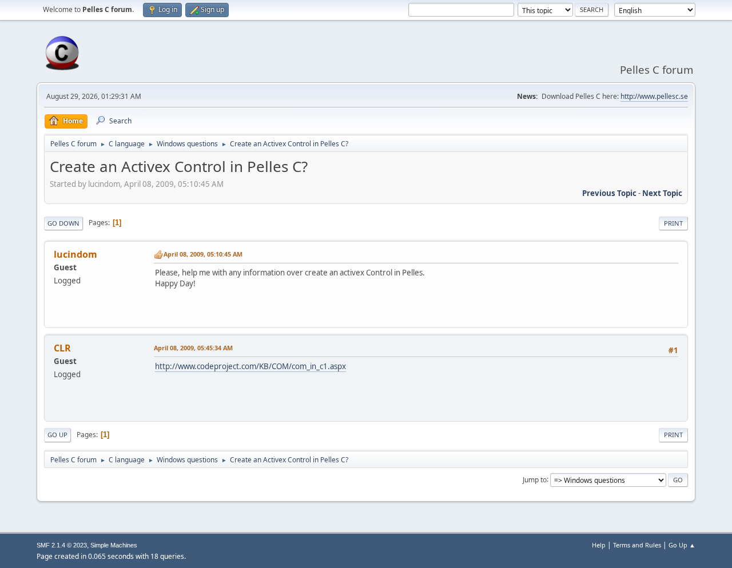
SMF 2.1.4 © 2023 (62, 545)
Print (673, 223)
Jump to (535, 479)
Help (599, 545)
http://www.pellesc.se (654, 96)
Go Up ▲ (682, 545)
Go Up (57, 434)
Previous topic (609, 193)
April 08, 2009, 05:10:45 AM (203, 254)
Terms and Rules (637, 545)
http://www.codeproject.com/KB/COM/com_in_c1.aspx (250, 366)
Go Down (63, 223)
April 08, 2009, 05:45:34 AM (193, 347)
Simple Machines (113, 545)
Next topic (662, 193)
